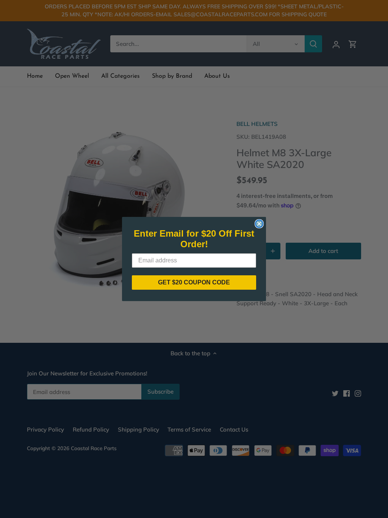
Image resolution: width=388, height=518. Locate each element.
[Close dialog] (259, 224)
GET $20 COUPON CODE (194, 282)
